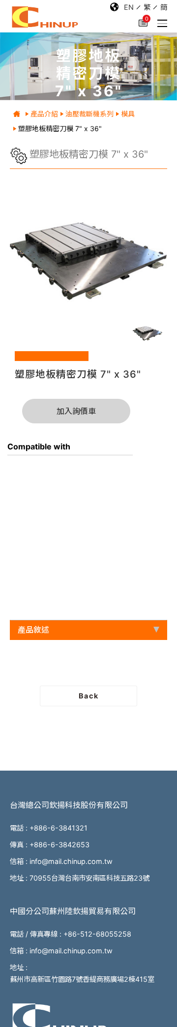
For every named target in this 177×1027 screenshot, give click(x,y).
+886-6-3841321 (59, 828)
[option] (88, 257)
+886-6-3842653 (59, 844)
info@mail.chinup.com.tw (71, 861)
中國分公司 (73, 911)
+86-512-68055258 (97, 934)
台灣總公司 (69, 805)
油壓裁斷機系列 (89, 114)
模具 (128, 114)
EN (129, 7)
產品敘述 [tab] (33, 630)
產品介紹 (44, 114)
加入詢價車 (76, 411)
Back (88, 696)
